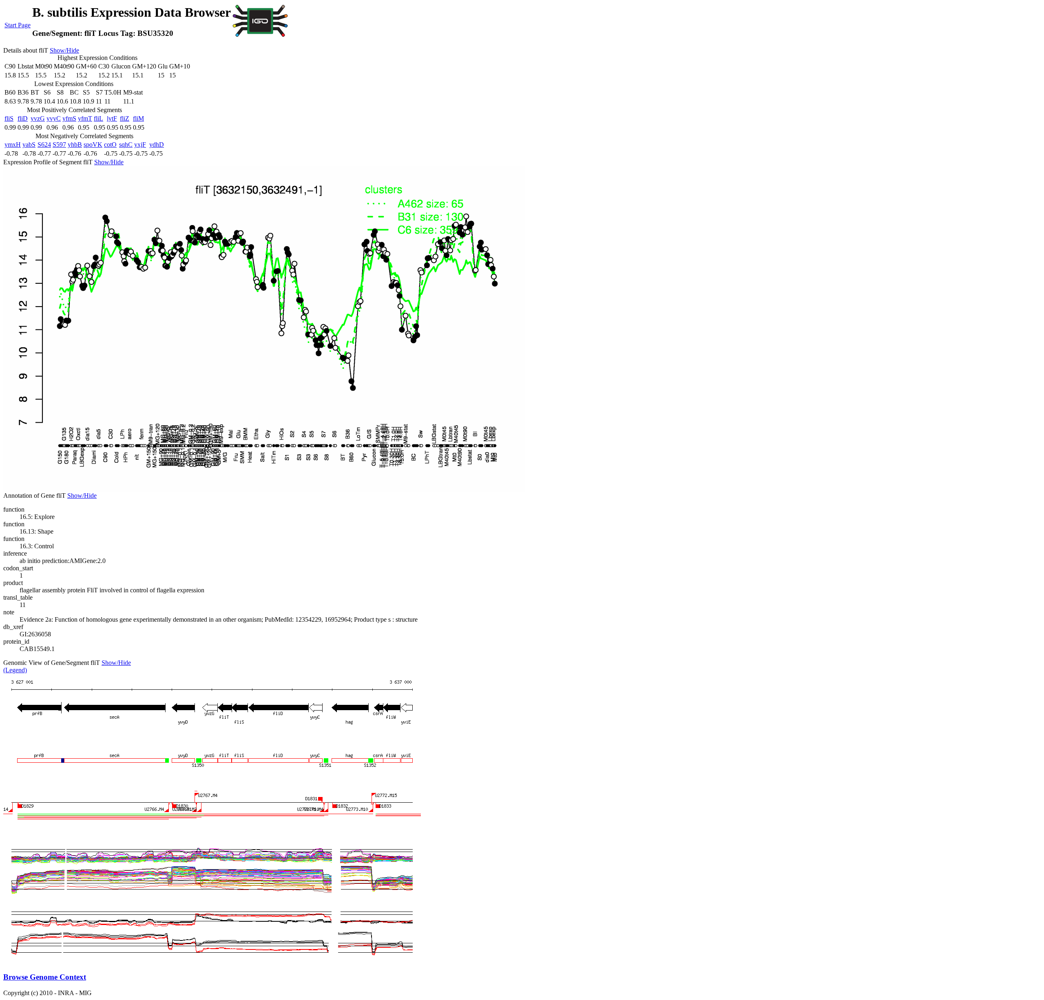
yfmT (85, 118)
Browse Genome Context (44, 977)
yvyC (53, 118)
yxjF (140, 144)
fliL (98, 118)
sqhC (126, 144)
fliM (138, 118)
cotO (110, 144)
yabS (28, 144)
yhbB (75, 144)
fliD (23, 118)
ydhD (156, 144)
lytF (112, 118)
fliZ (124, 118)
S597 (59, 144)
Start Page (17, 25)
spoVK (93, 144)
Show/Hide (64, 50)
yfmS (69, 118)
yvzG (38, 118)
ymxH (12, 144)
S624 (44, 144)
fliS (8, 118)
